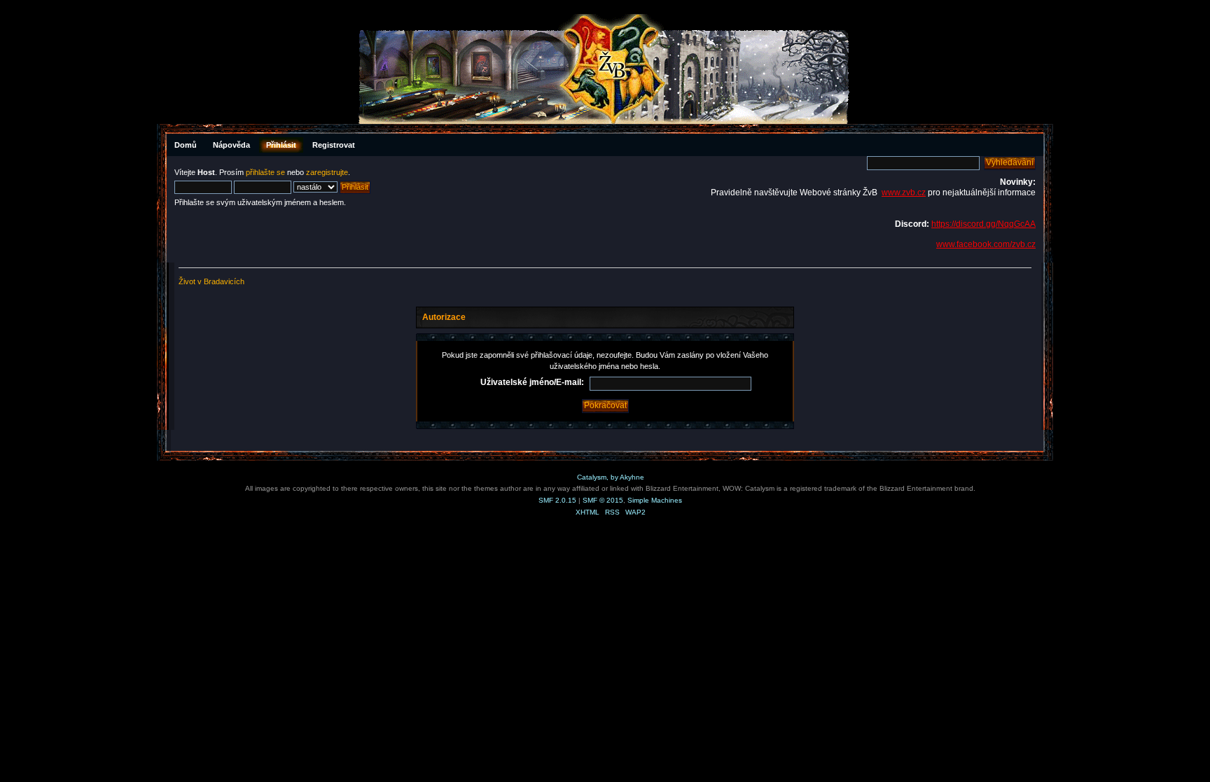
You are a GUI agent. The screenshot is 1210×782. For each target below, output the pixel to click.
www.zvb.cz (904, 192)
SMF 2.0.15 (557, 500)
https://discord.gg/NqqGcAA (983, 224)
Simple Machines (654, 500)
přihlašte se (265, 172)
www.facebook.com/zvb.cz (986, 244)
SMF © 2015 (603, 500)
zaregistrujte (327, 172)
